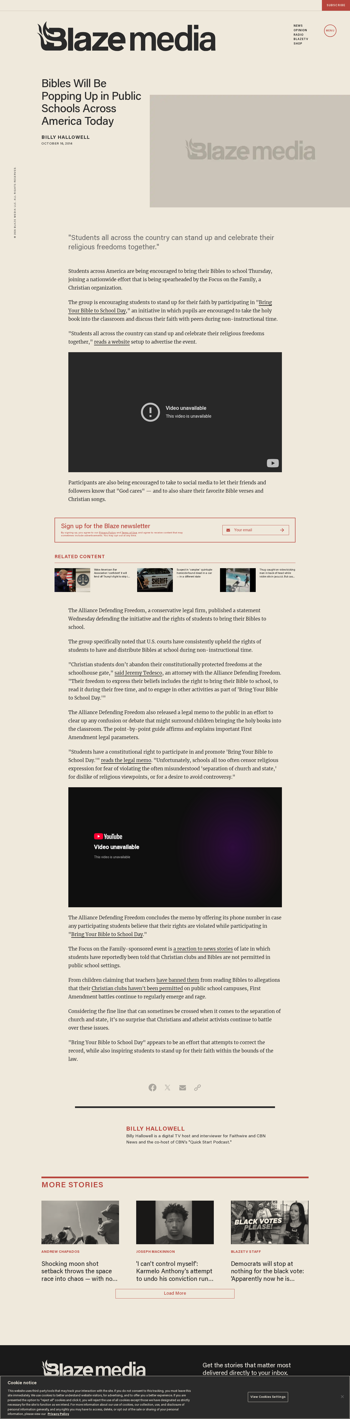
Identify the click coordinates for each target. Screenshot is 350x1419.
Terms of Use (129, 533)
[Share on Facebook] (152, 1087)
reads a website (112, 342)
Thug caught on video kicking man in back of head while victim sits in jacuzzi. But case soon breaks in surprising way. (277, 573)
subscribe (336, 5)
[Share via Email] (182, 1087)
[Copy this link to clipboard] (197, 1087)
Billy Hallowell (65, 137)
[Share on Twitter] (167, 1087)
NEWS (298, 26)
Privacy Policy (107, 533)
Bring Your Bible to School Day (107, 934)
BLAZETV (301, 39)
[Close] (342, 1396)
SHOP (298, 43)
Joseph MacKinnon (155, 1252)
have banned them (177, 980)
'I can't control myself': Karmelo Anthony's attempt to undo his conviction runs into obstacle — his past (174, 1272)
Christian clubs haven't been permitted (137, 988)
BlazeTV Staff (246, 1252)
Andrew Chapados (60, 1252)
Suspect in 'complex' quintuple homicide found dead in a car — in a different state (194, 573)
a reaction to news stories (203, 949)
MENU (330, 31)
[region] (175, 1397)
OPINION (300, 30)
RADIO (299, 35)
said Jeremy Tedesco (138, 673)
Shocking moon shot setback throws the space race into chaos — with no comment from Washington (79, 1272)
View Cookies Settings (267, 1397)
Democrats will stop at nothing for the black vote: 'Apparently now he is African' (267, 1272)
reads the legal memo (126, 760)
